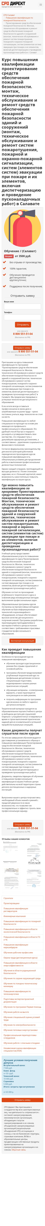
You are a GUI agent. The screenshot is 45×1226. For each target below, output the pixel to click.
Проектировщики (11, 903)
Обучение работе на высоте (16, 1012)
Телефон (8, 312)
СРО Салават (9, 15)
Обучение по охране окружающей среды (22, 978)
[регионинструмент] (11, 852)
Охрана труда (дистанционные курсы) (20, 957)
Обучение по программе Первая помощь (22, 1007)
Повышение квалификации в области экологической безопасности (20, 930)
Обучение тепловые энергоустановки (21, 1030)
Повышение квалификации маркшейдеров (16, 946)
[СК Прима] (33, 880)
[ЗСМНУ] (11, 880)
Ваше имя (9, 301)
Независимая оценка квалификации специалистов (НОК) (20, 1049)
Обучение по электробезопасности (19, 1025)
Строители (8, 898)
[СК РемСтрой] (33, 853)
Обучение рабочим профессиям (18, 952)
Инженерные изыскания (15, 916)
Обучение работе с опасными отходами (22, 1043)
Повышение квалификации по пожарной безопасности (18, 19)
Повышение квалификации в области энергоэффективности (20, 964)
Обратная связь (19, 1149)
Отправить (23, 324)
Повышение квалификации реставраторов (16, 909)
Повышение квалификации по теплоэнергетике (17, 992)
